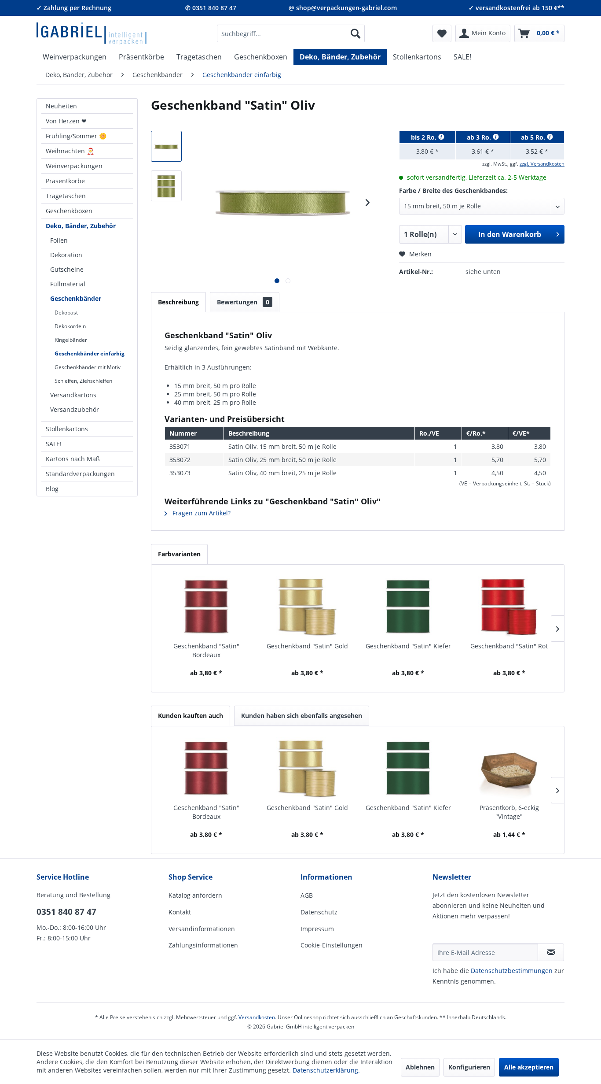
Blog (52, 489)
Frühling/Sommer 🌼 (76, 136)
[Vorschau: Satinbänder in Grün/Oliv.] (166, 185)
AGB (306, 895)
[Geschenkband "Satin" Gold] (308, 606)
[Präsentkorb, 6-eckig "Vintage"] (509, 768)
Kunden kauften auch (190, 715)
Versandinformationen (202, 929)
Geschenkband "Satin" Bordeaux (206, 650)
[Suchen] (355, 33)
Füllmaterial (67, 284)
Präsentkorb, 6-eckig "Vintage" (509, 812)
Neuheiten (61, 106)
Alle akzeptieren (528, 1067)
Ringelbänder (71, 340)
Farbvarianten (179, 554)
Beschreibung (178, 302)
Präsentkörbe (65, 181)
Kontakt (180, 912)
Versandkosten (256, 1017)
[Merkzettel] (441, 33)
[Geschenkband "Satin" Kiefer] (408, 606)
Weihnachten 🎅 (70, 151)
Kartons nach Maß (73, 459)
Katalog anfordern (195, 895)
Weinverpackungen (74, 166)
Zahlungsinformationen (203, 945)
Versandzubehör (74, 409)
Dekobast (66, 312)
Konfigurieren (469, 1067)
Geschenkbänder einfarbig (90, 353)
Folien (59, 240)
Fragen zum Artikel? (201, 513)
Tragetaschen (66, 196)
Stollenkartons (67, 429)
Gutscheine (67, 269)
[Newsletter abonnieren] (551, 952)
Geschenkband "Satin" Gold (307, 646)
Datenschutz (318, 912)
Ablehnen (420, 1067)
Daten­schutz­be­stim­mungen (512, 970)
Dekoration (66, 255)
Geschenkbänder (75, 298)
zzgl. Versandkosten (542, 163)
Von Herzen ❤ (66, 121)
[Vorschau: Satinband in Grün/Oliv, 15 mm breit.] (166, 146)
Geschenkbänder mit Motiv (88, 367)
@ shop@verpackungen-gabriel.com (343, 8)
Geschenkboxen (69, 211)
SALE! (54, 444)
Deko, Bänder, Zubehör (81, 226)
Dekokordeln (70, 326)
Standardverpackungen (80, 474)
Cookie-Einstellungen (331, 945)
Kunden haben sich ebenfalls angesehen (301, 715)
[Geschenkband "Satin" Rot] (509, 606)
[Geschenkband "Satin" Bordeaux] (206, 606)
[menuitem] (291, 33)
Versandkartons (73, 395)
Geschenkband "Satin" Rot (509, 646)
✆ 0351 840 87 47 (210, 8)
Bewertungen (243, 302)
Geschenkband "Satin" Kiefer (408, 646)
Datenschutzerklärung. (326, 1070)
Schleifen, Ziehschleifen (83, 381)
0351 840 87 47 (66, 912)
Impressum (317, 929)
